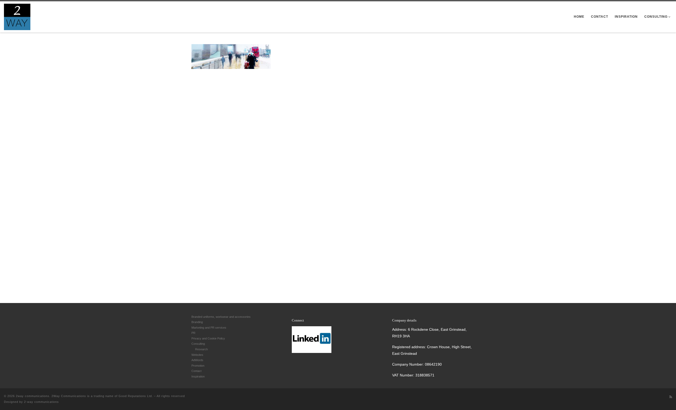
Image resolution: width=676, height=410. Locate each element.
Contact (196, 370)
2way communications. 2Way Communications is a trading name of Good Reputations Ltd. (84, 396)
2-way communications (41, 401)
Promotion (197, 365)
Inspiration (198, 376)
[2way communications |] (17, 16)
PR (193, 332)
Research (201, 349)
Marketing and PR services (208, 327)
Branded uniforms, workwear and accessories (221, 316)
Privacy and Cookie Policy (208, 338)
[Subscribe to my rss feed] (670, 397)
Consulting (198, 343)
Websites (197, 354)
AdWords (197, 360)
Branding (197, 322)
